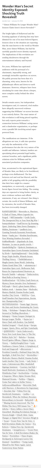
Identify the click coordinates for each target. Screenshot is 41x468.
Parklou (22, 379)
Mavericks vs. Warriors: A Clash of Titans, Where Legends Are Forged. (20, 214)
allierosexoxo (25, 349)
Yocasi (6, 421)
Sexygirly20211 (19, 430)
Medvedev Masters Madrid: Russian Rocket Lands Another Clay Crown (20, 292)
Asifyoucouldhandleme (11, 385)
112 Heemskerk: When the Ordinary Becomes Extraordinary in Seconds (19, 397)
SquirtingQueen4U (19, 253)
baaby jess (13, 235)
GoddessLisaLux (8, 280)
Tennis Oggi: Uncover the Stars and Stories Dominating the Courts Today (20, 307)
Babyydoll (29, 400)
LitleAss (5, 409)
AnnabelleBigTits (9, 247)
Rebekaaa (14, 310)
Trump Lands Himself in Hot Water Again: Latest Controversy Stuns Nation (17, 445)
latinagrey (6, 316)
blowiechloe (32, 355)
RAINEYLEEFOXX (9, 211)
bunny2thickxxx (8, 223)
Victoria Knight (8, 415)
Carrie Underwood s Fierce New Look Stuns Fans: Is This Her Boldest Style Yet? (19, 334)
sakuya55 (21, 274)
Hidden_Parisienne (10, 229)
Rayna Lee (28, 319)
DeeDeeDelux (23, 373)
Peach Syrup (23, 325)
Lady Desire (31, 361)
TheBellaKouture (25, 259)
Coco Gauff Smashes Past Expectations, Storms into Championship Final (19, 298)
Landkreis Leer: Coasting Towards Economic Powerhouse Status (19, 232)
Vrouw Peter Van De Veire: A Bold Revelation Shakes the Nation (20, 433)
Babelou (22, 337)
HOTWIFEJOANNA (10, 304)
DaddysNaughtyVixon (19, 343)
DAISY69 (25, 295)
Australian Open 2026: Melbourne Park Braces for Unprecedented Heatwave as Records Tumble (18, 271)
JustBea (26, 394)
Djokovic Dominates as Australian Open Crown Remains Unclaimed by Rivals (20, 250)
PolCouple (6, 286)
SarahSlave (15, 442)
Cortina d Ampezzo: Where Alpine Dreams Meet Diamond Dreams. (20, 376)
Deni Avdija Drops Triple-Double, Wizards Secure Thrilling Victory (20, 256)
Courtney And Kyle (28, 367)
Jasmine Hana (21, 289)
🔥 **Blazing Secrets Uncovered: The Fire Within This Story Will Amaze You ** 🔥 (20, 403)
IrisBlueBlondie (8, 241)
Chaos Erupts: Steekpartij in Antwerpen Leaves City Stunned (17, 439)
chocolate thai (9, 391)
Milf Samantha (16, 217)
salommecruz (30, 265)
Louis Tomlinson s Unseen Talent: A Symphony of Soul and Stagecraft (20, 346)
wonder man (6, 21)
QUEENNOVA (9, 331)
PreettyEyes (14, 436)
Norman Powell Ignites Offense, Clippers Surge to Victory (19, 340)
